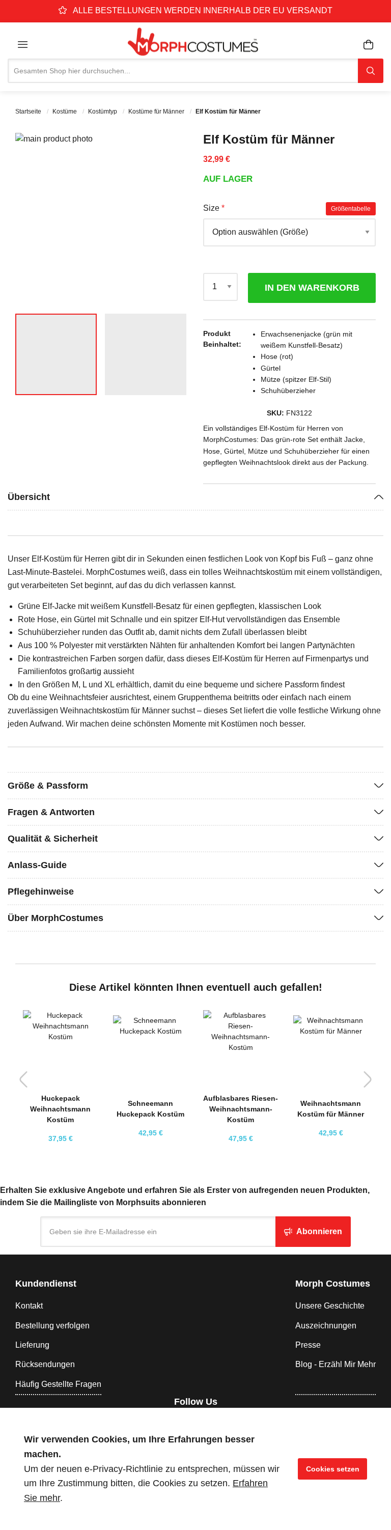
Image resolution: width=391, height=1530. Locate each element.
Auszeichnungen (325, 1325)
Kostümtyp (103, 111)
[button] (167, 219)
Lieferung (32, 1345)
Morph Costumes (332, 1283)
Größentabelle (351, 208)
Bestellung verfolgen (52, 1325)
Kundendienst (45, 1283)
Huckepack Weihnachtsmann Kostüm (60, 1109)
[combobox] (183, 71)
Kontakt (29, 1305)
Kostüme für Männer (157, 111)
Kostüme (65, 111)
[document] (195, 1469)
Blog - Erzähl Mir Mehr (335, 1364)
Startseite (29, 111)
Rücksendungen (45, 1364)
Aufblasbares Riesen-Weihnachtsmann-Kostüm (240, 1109)
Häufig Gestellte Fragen (58, 1384)
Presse (308, 1345)
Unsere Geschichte (330, 1305)
